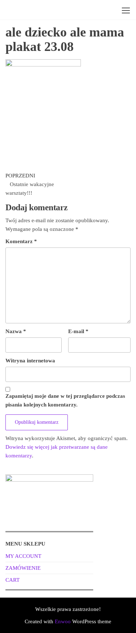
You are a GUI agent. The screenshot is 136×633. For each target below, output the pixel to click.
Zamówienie (23, 568)
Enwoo (63, 621)
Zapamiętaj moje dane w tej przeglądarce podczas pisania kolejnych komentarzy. (65, 400)
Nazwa (15, 331)
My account (23, 556)
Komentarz (21, 241)
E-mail (78, 331)
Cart (12, 580)
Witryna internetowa (30, 360)
